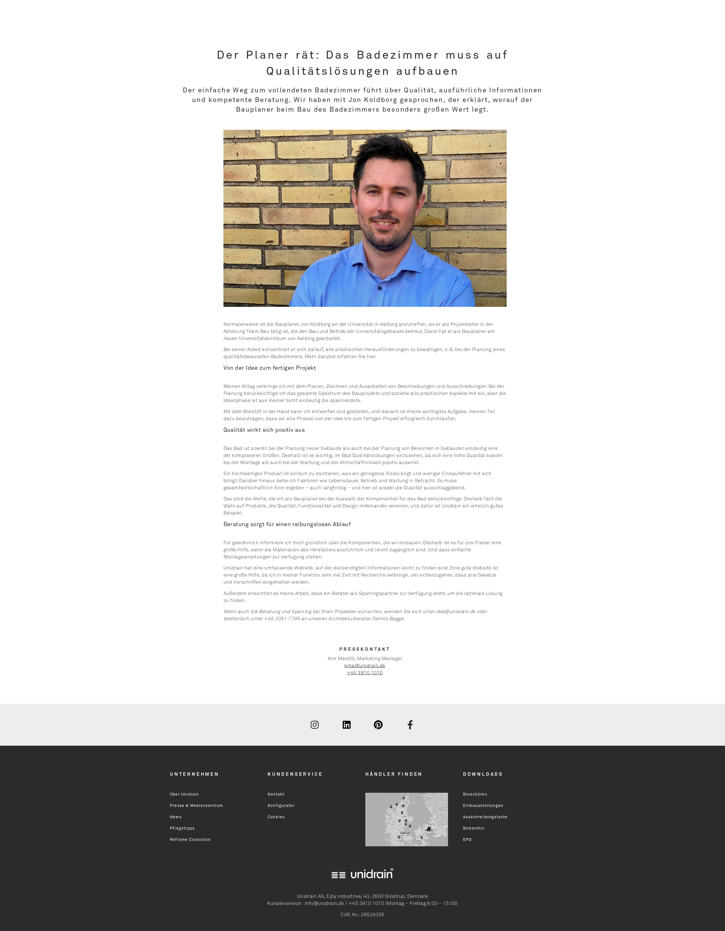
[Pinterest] (378, 724)
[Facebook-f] (410, 724)
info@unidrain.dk (324, 903)
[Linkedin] (346, 724)
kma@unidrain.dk (364, 666)
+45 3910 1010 (365, 673)
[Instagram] (314, 724)
